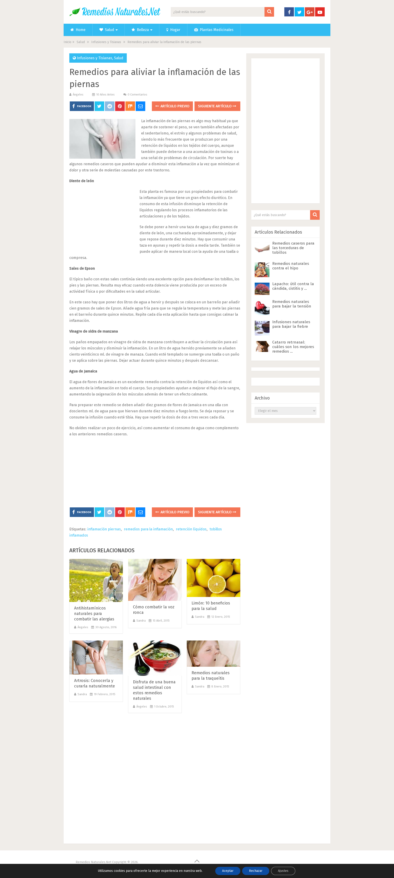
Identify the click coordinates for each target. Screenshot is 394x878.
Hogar (174, 30)
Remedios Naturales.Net (93, 862)
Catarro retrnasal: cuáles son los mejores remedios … (293, 347)
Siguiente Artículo (215, 106)
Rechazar (255, 871)
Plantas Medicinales (216, 30)
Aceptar (227, 871)
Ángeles (78, 94)
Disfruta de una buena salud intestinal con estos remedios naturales (154, 690)
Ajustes (283, 871)
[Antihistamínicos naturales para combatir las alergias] (96, 580)
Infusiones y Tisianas (94, 58)
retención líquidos (191, 529)
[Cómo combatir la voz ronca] (155, 580)
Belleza (142, 30)
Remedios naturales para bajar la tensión (291, 304)
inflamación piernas (104, 529)
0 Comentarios (137, 94)
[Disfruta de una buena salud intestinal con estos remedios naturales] (155, 658)
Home (80, 30)
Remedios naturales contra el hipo (290, 266)
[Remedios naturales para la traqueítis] (213, 653)
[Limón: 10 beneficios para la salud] (213, 578)
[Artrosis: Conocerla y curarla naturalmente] (96, 657)
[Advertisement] (103, 218)
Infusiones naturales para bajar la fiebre (291, 324)
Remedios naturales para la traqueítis (211, 675)
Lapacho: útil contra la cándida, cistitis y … (293, 286)
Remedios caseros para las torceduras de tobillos (293, 248)
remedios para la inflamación (148, 529)
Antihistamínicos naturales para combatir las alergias (94, 614)
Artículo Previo (174, 106)
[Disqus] (154, 777)
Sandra (141, 620)
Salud (109, 30)
